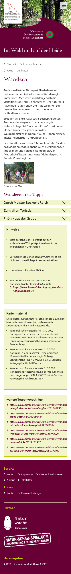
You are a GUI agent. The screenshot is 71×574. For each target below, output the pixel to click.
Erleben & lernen (33, 64)
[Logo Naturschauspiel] (27, 540)
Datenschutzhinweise (50, 474)
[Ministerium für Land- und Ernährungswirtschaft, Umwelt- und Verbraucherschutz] (13, 12)
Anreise (11, 480)
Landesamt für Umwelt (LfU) (31, 564)
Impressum (27, 474)
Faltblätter (26, 480)
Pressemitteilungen (31, 493)
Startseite (12, 64)
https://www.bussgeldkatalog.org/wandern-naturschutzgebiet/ (38, 289)
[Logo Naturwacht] (15, 523)
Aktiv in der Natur (17, 70)
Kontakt (11, 474)
